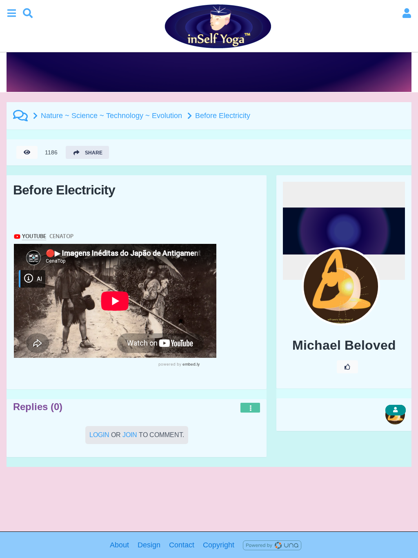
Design (149, 545)
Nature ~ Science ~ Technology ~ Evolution (111, 116)
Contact (181, 545)
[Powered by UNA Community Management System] (272, 544)
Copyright (218, 545)
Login (99, 434)
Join (129, 434)
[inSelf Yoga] (217, 26)
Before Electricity (222, 116)
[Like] (347, 366)
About (119, 545)
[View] (27, 152)
